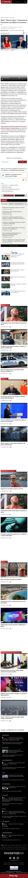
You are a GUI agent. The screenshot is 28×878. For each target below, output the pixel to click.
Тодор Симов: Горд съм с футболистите (16, 256)
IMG (2, 845)
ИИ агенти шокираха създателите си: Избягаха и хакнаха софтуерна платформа (13, 217)
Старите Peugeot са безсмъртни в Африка (11, 791)
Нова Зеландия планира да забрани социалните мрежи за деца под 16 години (12, 756)
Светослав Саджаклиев (7, 191)
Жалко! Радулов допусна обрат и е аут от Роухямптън (18, 292)
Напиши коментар (8, 195)
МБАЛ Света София (6, 187)
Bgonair (5, 747)
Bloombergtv (7, 760)
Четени (11, 204)
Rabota (23, 847)
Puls (4, 809)
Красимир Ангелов (5, 33)
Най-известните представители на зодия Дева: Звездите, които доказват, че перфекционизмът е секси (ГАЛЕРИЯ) (13, 799)
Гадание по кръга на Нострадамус (16, 823)
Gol (3, 772)
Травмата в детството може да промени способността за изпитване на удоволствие (17, 812)
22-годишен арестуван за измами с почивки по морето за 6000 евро (13, 223)
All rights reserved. (11, 872)
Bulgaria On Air (19, 845)
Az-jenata (5, 821)
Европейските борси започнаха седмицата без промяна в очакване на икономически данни (12, 743)
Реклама (21, 862)
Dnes (9, 845)
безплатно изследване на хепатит (10, 189)
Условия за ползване (18, 864)
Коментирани (19, 204)
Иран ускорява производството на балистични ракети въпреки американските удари (11, 234)
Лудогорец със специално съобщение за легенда (18, 285)
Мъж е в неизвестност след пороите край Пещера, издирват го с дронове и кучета (13, 240)
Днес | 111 (18, 1)
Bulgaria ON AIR (13, 185)
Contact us (25, 872)
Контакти (15, 862)
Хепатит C (4, 185)
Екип (9, 862)
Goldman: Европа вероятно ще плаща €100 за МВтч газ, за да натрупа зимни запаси (13, 768)
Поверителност (8, 864)
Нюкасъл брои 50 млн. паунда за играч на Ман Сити (17, 270)
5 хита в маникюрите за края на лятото (11, 839)
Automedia (6, 784)
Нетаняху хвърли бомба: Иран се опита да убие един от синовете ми (13, 228)
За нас (6, 862)
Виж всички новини (14, 245)
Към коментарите (19, 195)
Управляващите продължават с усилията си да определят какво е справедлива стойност (16, 739)
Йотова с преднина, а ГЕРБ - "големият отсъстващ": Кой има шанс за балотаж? (16, 751)
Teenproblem (7, 832)
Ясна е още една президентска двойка (11, 579)
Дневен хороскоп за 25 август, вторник (11, 828)
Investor (5, 735)
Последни (4, 204)
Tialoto (5, 795)
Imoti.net (20, 847)
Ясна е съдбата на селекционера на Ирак (18, 277)
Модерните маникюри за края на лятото (13, 207)
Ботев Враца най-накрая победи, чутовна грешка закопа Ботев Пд (18, 263)
